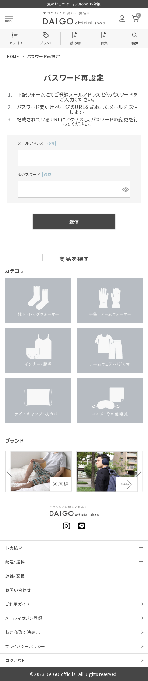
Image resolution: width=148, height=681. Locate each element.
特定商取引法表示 (22, 632)
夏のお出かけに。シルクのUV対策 (74, 4)
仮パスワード (33, 174)
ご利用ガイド (17, 604)
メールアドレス (35, 143)
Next (136, 472)
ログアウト (15, 660)
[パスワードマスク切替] (125, 189)
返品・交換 (15, 576)
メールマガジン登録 (23, 618)
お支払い (13, 547)
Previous (11, 472)
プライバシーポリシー (25, 646)
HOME (13, 56)
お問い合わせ (18, 590)
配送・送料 (15, 562)
